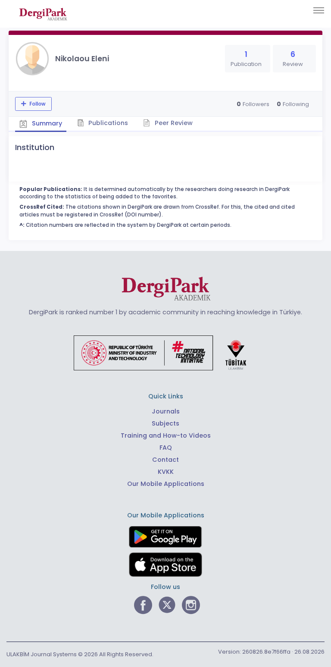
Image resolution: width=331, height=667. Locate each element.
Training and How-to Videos (166, 435)
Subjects (165, 423)
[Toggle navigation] (319, 10)
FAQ (165, 447)
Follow (37, 103)
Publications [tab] (107, 123)
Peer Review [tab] (173, 123)
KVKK (166, 471)
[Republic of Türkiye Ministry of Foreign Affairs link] (165, 352)
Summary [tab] (46, 123)
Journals (166, 411)
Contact (165, 459)
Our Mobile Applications (165, 483)
